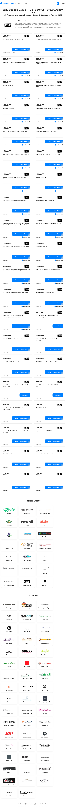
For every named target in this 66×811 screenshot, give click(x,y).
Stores (63, 3)
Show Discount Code (21, 49)
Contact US (21, 804)
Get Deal (57, 326)
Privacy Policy (30, 804)
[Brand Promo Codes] (7, 3)
